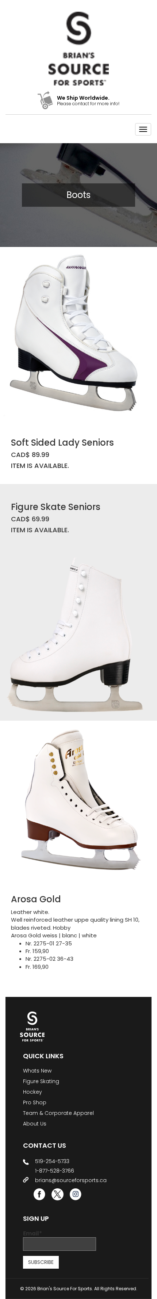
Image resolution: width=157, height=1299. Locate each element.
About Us (34, 1123)
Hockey (32, 1092)
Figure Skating (41, 1081)
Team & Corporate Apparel (58, 1113)
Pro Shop (34, 1102)
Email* (32, 1233)
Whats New (37, 1070)
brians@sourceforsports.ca (71, 1180)
